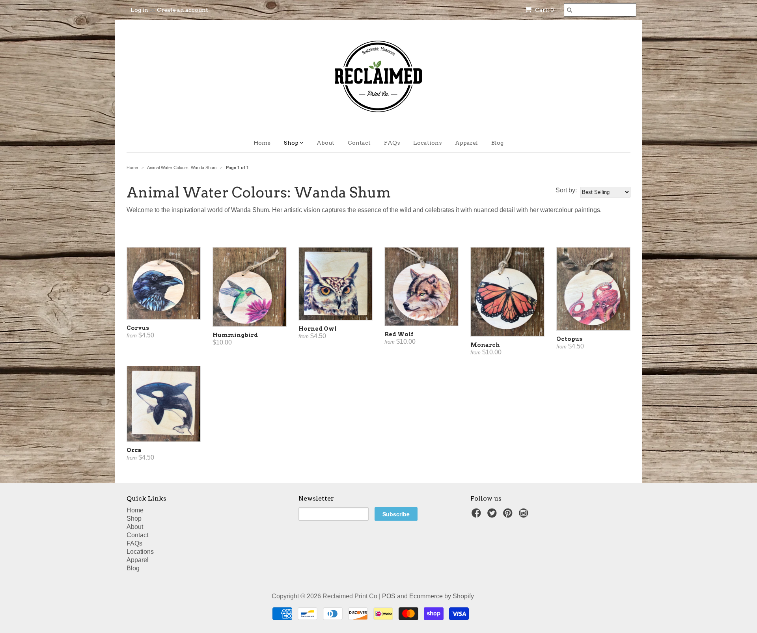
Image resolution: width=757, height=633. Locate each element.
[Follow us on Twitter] (493, 515)
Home (262, 143)
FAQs (392, 143)
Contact (359, 143)
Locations (427, 143)
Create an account (182, 10)
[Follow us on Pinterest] (509, 515)
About (325, 143)
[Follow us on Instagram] (525, 515)
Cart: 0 (544, 10)
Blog (497, 143)
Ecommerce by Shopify (441, 596)
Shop (292, 143)
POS (388, 596)
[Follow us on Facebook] (477, 515)
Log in (139, 10)
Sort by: (566, 190)
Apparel (466, 143)
